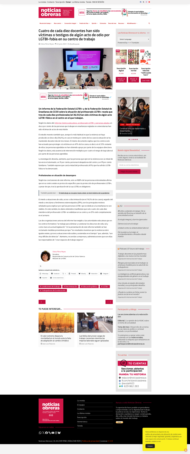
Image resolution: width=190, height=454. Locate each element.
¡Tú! (121, 205)
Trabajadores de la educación (53, 290)
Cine (122, 125)
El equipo (81, 405)
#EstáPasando (131, 23)
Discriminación (71, 286)
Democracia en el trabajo (128, 224)
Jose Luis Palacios (49, 344)
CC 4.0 (110, 441)
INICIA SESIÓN (98, 2)
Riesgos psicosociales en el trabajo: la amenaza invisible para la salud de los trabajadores (133, 265)
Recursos (121, 23)
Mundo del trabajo (45, 23)
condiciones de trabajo (51, 286)
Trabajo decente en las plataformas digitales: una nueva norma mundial (132, 255)
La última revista (78, 2)
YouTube (149, 2)
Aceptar (150, 446)
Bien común (57, 23)
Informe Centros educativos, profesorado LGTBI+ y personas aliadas (82, 123)
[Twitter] (40, 266)
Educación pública (90, 286)
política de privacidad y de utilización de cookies (161, 434)
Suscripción (60, 2)
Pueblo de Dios (83, 23)
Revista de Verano (132, 125)
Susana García (127, 134)
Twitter (143, 2)
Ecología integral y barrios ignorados (132, 219)
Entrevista (103, 23)
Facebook (140, 2)
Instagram (146, 2)
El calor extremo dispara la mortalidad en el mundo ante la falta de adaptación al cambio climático (56, 338)
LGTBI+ (105, 286)
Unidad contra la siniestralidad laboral (133, 228)
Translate (135, 42)
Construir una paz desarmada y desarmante (133, 129)
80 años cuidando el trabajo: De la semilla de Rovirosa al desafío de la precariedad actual (132, 213)
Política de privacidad (90, 441)
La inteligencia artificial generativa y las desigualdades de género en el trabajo (133, 275)
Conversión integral (70, 23)
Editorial (121, 320)
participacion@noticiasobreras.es (131, 344)
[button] (129, 139)
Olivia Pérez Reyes (47, 44)
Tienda (88, 2)
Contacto (51, 2)
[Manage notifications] (185, 450)
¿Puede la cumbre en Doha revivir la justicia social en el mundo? (132, 293)
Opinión (94, 23)
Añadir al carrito (121, 80)
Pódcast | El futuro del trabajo (132, 248)
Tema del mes (112, 23)
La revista (42, 2)
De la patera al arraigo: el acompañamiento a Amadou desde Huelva (132, 234)
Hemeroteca (82, 422)
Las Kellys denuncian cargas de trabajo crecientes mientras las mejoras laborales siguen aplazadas (94, 338)
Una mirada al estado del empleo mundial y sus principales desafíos (131, 284)
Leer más (146, 80)
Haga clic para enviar (129, 171)
